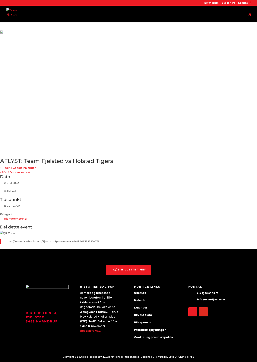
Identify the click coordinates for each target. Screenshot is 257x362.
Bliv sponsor (143, 322)
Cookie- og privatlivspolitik (153, 337)
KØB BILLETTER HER (130, 269)
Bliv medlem (211, 3)
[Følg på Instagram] (203, 311)
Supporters (228, 3)
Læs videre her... (90, 331)
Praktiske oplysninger (150, 330)
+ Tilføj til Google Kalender (18, 168)
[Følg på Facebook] (192, 311)
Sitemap (140, 293)
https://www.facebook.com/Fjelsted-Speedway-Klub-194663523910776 (52, 241)
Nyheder (140, 300)
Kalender (141, 307)
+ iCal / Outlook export (15, 172)
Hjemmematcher (15, 218)
